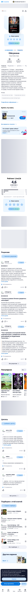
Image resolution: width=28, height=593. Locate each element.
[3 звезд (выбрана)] (10, 50)
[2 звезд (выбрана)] (8, 50)
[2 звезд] (11, 39)
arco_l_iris (9, 430)
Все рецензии (13, 363)
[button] (14, 25)
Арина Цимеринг (17, 394)
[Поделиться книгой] (25, 10)
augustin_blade (10, 474)
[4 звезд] (17, 39)
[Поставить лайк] (2, 287)
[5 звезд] (20, 39)
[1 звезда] (8, 39)
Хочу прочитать (9, 584)
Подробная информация (8, 102)
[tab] (3, 66)
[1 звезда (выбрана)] (7, 50)
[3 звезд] (14, 39)
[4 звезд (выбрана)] (11, 50)
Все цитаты (13, 496)
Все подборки (13, 547)
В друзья (22, 262)
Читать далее (4, 281)
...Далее (23, 575)
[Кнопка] (9, 375)
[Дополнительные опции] (18, 584)
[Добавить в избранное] (23, 10)
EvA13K (7, 262)
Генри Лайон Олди (14, 56)
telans (7, 456)
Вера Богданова (5, 394)
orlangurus (8, 292)
